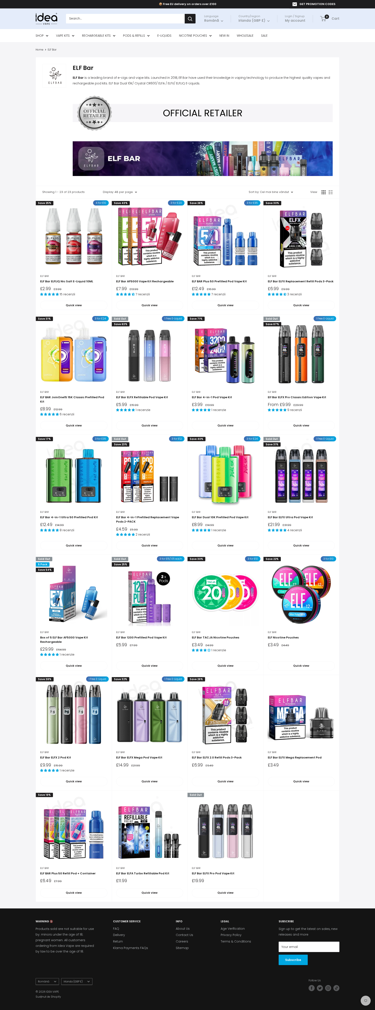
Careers (182, 941)
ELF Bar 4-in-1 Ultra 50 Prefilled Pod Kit (69, 517)
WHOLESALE (245, 35)
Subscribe (293, 960)
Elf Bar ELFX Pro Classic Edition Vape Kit (297, 397)
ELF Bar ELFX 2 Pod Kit (55, 757)
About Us (183, 928)
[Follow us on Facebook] (312, 988)
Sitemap (182, 948)
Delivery (119, 935)
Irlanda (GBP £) (73, 981)
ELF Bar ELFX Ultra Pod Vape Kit (290, 517)
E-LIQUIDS (164, 35)
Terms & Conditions (236, 941)
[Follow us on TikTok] (336, 988)
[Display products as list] (331, 192)
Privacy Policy (231, 935)
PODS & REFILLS (134, 35)
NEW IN (224, 35)
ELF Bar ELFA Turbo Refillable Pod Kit (142, 873)
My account (295, 20)
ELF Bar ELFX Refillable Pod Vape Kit (142, 397)
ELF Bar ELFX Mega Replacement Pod (295, 757)
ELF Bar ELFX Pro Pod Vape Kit (213, 873)
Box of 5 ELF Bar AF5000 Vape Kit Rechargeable (64, 639)
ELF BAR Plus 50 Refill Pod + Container (68, 873)
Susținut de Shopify (48, 996)
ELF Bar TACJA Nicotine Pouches (215, 637)
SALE (264, 35)
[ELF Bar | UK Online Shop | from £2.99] (203, 141)
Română (43, 981)
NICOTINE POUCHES (193, 35)
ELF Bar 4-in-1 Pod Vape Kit (212, 397)
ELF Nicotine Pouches (283, 637)
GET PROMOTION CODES (317, 4)
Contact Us (184, 935)
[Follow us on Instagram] (328, 988)
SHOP (40, 35)
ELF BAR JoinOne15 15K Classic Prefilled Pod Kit (72, 399)
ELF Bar (52, 49)
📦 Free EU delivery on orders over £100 (187, 4)
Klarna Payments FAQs (130, 948)
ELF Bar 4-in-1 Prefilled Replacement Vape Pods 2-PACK (147, 519)
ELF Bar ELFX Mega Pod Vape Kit (139, 757)
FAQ (116, 928)
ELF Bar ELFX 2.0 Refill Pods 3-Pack (217, 757)
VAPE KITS (63, 35)
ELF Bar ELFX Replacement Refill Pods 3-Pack (301, 281)
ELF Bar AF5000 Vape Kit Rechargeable (145, 281)
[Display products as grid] (324, 192)
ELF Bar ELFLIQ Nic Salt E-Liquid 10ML (66, 281)
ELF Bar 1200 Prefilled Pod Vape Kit (141, 637)
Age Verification (233, 928)
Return (118, 941)
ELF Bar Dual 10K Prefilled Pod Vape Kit (220, 517)
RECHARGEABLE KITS (96, 35)
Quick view (74, 305)
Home (39, 49)
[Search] (190, 19)
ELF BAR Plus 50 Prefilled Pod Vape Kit (219, 281)
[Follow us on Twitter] (320, 988)
